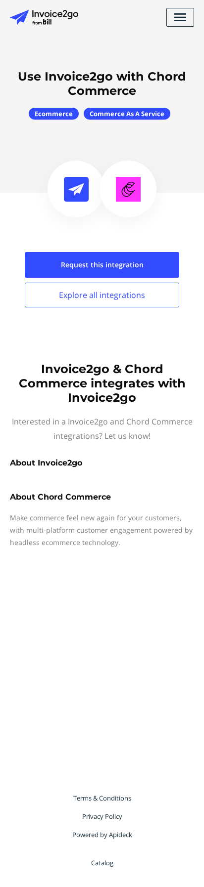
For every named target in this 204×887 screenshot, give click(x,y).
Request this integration (102, 264)
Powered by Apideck (102, 834)
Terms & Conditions (102, 798)
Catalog (102, 862)
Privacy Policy (102, 816)
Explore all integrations (102, 295)
